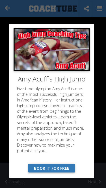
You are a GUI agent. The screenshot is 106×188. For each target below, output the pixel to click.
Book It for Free (51, 168)
